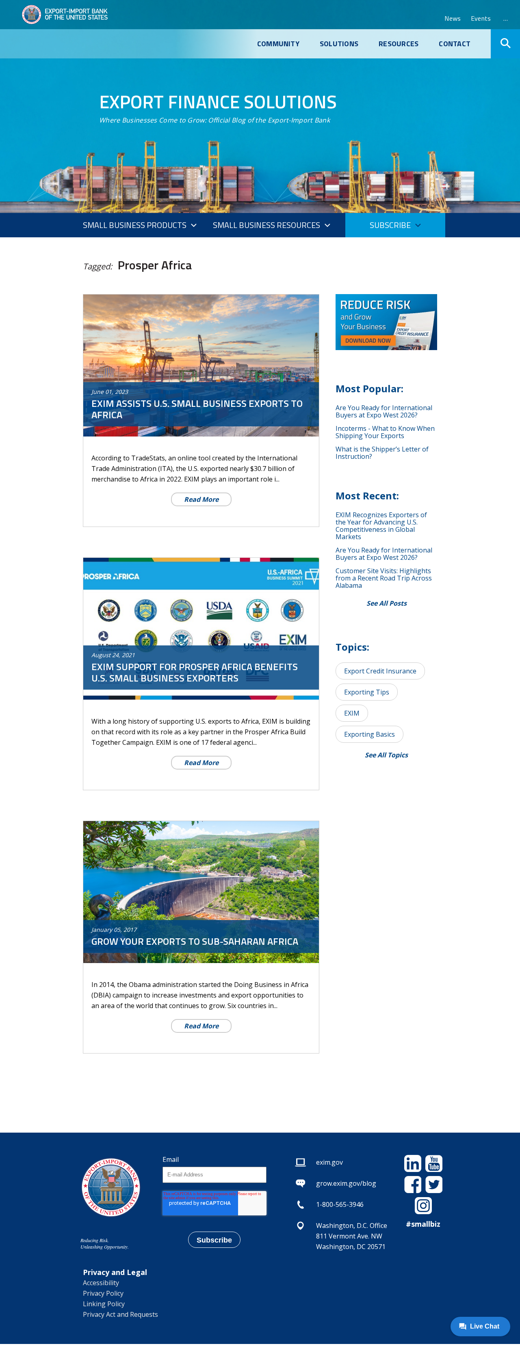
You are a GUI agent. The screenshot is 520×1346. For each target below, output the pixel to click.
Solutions (339, 44)
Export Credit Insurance (380, 671)
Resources (398, 44)
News (452, 18)
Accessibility (101, 1282)
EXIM (352, 713)
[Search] (505, 43)
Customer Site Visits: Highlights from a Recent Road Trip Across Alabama (384, 578)
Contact (454, 44)
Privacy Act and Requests (120, 1314)
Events (481, 18)
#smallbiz (423, 1224)
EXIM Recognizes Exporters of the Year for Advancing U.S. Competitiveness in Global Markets (381, 525)
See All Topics (386, 754)
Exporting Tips (366, 692)
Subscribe (390, 225)
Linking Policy (104, 1303)
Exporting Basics (369, 734)
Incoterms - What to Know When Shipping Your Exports (385, 432)
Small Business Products (134, 225)
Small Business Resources (266, 225)
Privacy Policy (103, 1293)
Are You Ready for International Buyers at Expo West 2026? (384, 411)
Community (278, 44)
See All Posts (386, 603)
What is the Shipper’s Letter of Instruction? (382, 452)
